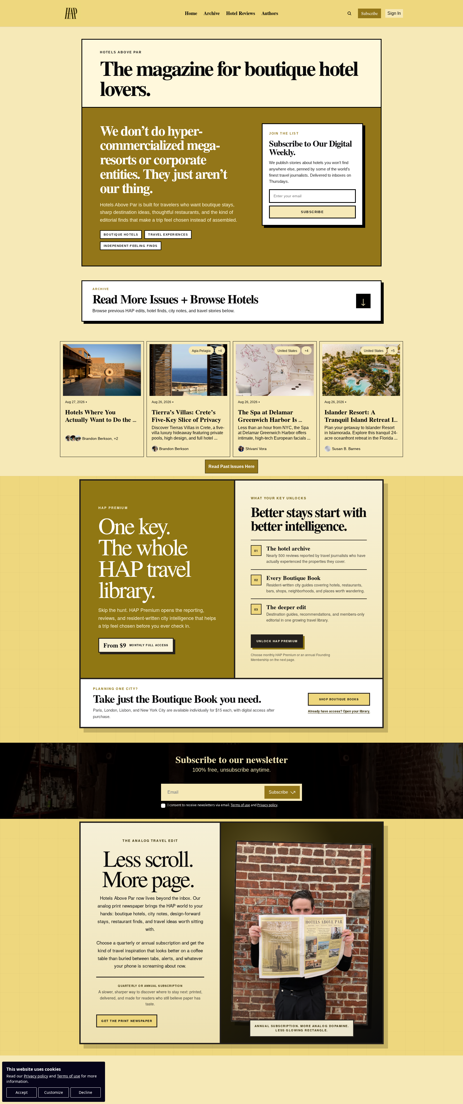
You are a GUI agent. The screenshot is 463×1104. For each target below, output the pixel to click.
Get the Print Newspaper (126, 1021)
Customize (53, 1092)
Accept (22, 1092)
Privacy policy (36, 1076)
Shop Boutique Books (339, 699)
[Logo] (70, 13)
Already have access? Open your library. (339, 711)
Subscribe (278, 792)
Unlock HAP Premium (277, 641)
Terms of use (68, 1076)
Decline (85, 1092)
